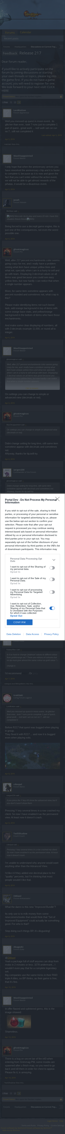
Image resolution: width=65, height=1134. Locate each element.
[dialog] (32, 567)
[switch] (52, 568)
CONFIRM (20, 622)
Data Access (32, 634)
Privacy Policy (51, 634)
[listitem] (32, 559)
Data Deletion (13, 634)
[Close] (58, 500)
